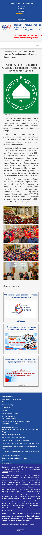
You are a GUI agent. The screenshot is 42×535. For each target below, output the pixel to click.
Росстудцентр (6, 461)
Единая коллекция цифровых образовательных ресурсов (20, 443)
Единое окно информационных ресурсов (15, 440)
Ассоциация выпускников (10, 413)
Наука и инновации (8, 405)
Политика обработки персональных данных (18, 524)
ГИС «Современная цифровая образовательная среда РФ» (21, 451)
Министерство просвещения (11, 435)
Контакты (21, 11)
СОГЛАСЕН (21, 530)
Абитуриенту (6, 408)
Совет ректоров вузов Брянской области (15, 458)
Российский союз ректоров (10, 455)
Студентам (5, 411)
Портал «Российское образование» (13, 438)
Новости (21, 8)
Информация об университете (12, 399)
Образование (6, 402)
